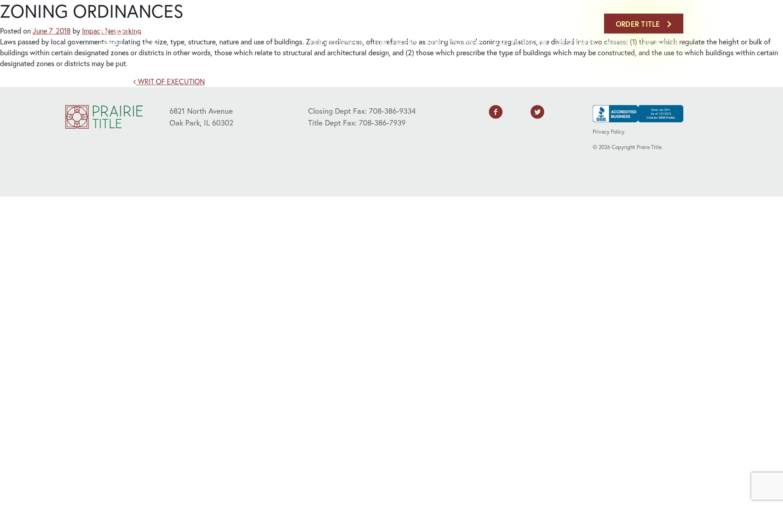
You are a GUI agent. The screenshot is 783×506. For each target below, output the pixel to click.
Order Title (639, 24)
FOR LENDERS (395, 42)
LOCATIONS (659, 42)
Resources (577, 42)
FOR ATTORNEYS (336, 42)
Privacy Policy (608, 131)
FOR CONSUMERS (455, 42)
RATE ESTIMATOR (520, 42)
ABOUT (618, 42)
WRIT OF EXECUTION (170, 81)
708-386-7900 (577, 23)
